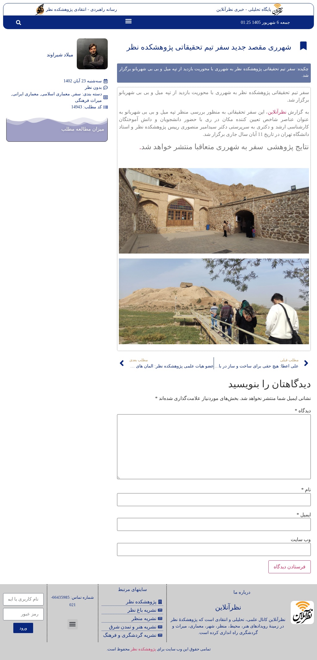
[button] (128, 21)
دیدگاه (303, 410)
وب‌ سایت (301, 539)
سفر (76, 94)
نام (306, 489)
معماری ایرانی (25, 94)
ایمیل (304, 514)
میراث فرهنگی (88, 100)
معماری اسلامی (55, 94)
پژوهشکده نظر (143, 649)
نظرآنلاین (277, 112)
